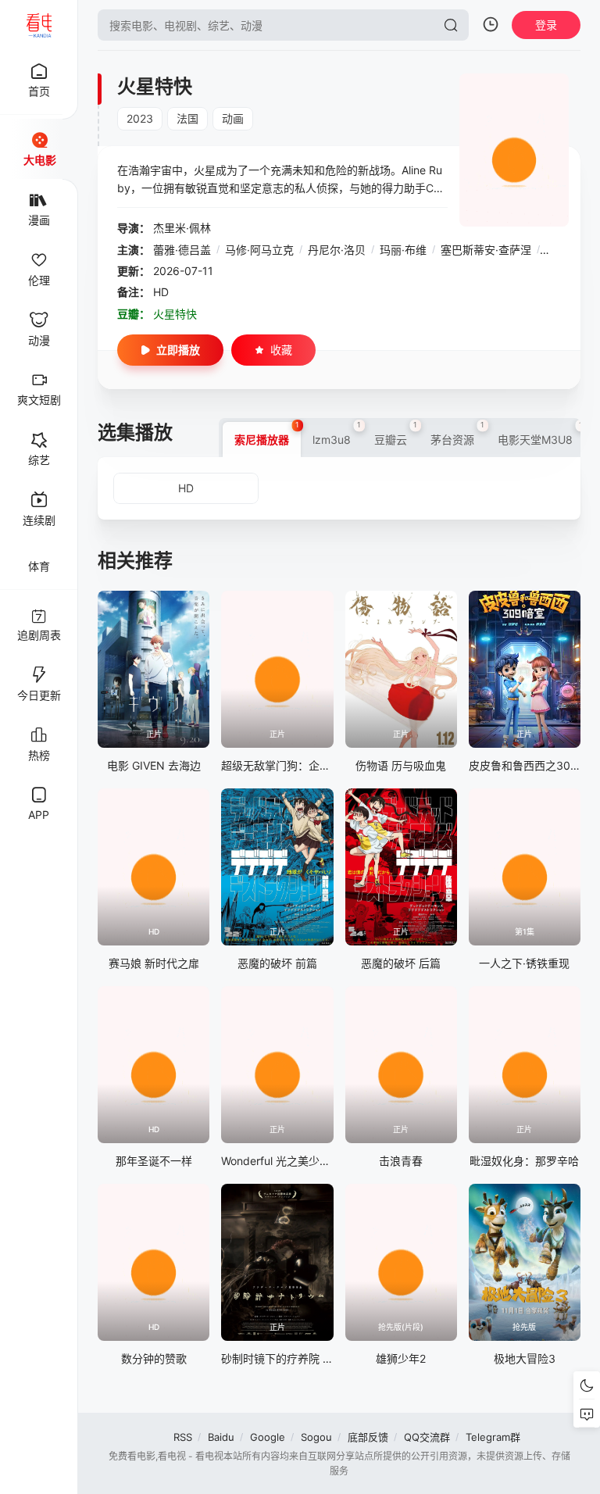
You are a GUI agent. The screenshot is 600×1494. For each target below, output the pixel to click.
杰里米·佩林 (182, 227)
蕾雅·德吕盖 (182, 249)
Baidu (221, 1437)
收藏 (281, 349)
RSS (182, 1437)
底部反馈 (368, 1437)
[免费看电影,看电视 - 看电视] (39, 25)
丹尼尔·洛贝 (337, 249)
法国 (187, 118)
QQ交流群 (427, 1437)
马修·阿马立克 (259, 249)
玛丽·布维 (403, 249)
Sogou (316, 1437)
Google (267, 1437)
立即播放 (178, 349)
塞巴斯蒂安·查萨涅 (486, 249)
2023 (140, 118)
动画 (233, 118)
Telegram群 (493, 1437)
